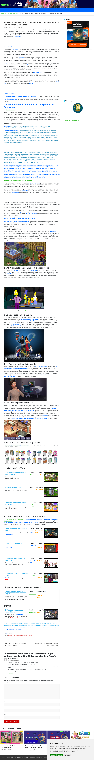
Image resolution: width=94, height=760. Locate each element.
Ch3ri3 (33, 575)
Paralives (76, 10)
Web (5, 714)
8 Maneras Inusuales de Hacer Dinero (14, 611)
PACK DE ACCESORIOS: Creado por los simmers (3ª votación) (15, 644)
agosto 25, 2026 (28, 750)
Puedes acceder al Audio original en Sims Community (18, 180)
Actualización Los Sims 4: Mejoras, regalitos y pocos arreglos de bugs (33, 747)
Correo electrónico (9, 707)
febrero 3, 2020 (7, 27)
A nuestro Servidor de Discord (15, 519)
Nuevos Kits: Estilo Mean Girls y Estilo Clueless (12, 746)
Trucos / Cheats (39, 10)
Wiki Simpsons (27, 311)
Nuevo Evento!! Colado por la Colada (16, 529)
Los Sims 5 (16, 635)
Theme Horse (38, 757)
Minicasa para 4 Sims (13, 488)
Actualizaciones (18, 10)
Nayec (10, 749)
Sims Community (10, 110)
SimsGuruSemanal (23, 635)
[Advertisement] (29, 41)
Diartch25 (13, 27)
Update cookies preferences (71, 120)
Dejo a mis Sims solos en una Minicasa (16, 503)
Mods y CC (29, 10)
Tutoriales (57, 10)
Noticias (9, 10)
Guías (48, 10)
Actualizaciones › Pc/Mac (30, 742)
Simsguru (13, 757)
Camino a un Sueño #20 (14, 543)
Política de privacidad (22, 757)
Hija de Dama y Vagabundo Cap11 (15, 593)
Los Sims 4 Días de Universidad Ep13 (17, 574)
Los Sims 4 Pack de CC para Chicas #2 (15, 559)
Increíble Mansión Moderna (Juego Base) (15, 473)
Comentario (7, 683)
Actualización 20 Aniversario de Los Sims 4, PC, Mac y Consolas (46, 644)
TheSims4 (30, 635)
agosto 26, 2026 (5, 749)
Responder (10, 673)
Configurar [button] (67, 755)
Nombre (6, 701)
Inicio (3, 10)
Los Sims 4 (10, 635)
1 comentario (19, 27)
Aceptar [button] (53, 755)
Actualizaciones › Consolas (31, 740)
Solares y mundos (67, 10)
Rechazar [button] (60, 755)
